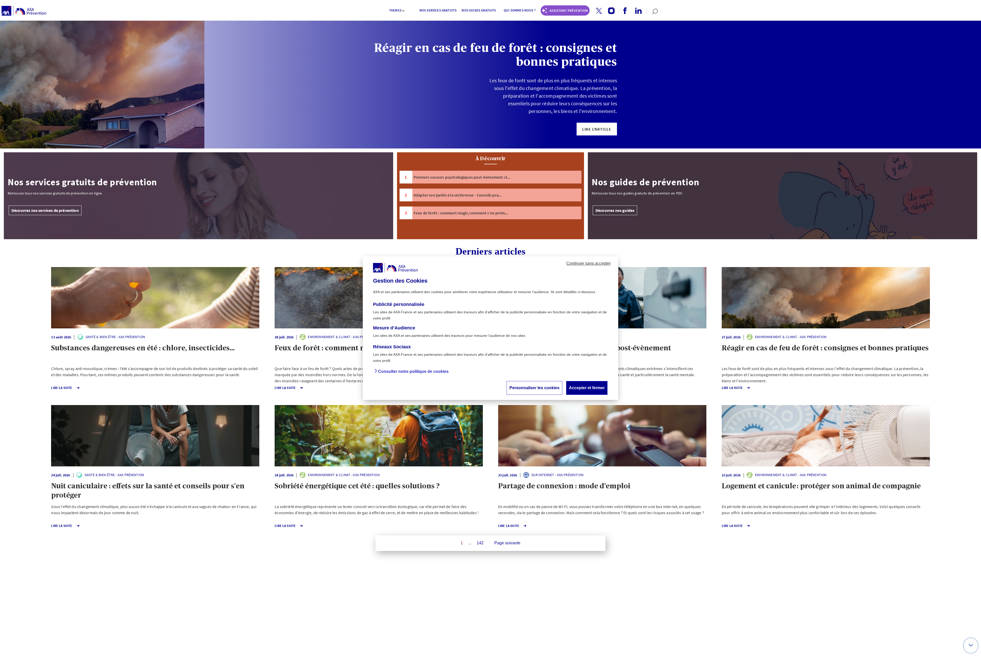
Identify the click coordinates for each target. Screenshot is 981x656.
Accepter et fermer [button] (587, 387)
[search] (652, 11)
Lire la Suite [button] (61, 388)
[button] (599, 11)
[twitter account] (597, 11)
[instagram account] (609, 11)
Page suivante (507, 543)
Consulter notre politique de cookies (413, 371)
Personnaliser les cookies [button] (534, 387)
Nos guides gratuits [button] (479, 10)
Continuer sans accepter (588, 263)
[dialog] (490, 328)
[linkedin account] (636, 11)
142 (480, 543)
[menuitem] (397, 11)
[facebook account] (623, 11)
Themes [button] (395, 10)
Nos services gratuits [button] (438, 10)
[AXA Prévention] (24, 11)
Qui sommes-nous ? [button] (520, 10)
